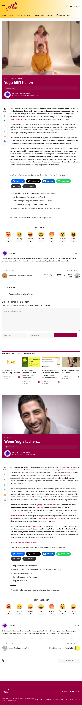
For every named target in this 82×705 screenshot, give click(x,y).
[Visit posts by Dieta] (7, 94)
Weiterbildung (37, 218)
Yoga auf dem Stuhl (20, 581)
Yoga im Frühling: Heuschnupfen (25, 565)
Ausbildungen (9, 78)
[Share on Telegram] (4, 131)
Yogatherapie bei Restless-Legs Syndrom (11, 371)
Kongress (43, 590)
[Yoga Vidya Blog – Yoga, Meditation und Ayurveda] (5, 691)
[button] (4, 6)
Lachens (22, 475)
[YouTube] (73, 691)
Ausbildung (22, 218)
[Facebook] (70, 691)
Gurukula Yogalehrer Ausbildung (25, 577)
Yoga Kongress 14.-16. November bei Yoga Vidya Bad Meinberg (37, 569)
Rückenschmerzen (16, 119)
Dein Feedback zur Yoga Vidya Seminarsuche (30, 204)
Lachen (49, 590)
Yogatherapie (46, 218)
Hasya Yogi (38, 505)
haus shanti (35, 590)
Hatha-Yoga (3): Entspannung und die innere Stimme (33, 201)
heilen (29, 218)
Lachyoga (39, 507)
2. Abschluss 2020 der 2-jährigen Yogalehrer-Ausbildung (34, 193)
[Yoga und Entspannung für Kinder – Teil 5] (71, 362)
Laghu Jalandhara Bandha (22, 573)
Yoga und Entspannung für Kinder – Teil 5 (70, 371)
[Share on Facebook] (4, 115)
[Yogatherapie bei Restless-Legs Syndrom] (11, 362)
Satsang (54, 472)
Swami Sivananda (16, 515)
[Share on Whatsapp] (4, 126)
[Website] (79, 253)
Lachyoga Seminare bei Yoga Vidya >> (23, 542)
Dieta (16, 93)
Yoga (46, 475)
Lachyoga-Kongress (34, 470)
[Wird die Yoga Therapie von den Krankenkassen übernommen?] (31, 362)
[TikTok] (78, 691)
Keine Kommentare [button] (70, 660)
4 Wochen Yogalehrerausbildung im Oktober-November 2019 (36, 208)
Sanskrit (52, 505)
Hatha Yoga (19, 78)
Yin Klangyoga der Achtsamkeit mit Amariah (29, 197)
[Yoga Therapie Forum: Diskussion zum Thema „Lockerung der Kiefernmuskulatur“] (51, 362)
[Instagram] (76, 691)
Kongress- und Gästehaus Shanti (66, 467)
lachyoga (56, 590)
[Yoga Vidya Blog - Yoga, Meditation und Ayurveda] (11, 6)
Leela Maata (67, 472)
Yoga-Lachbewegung (35, 526)
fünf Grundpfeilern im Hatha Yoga (54, 518)
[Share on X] (4, 120)
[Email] (4, 136)
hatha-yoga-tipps (25, 590)
